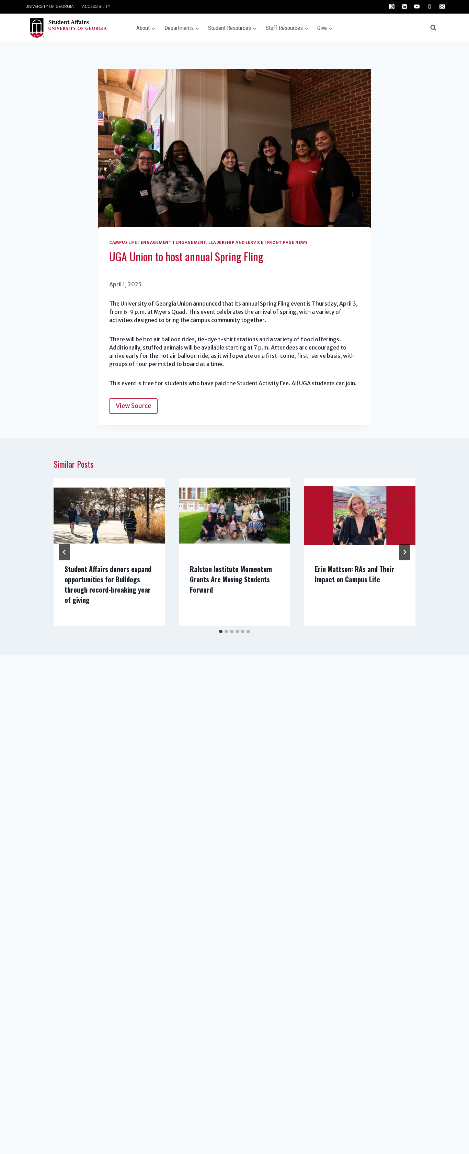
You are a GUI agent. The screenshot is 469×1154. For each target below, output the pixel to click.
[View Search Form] (433, 28)
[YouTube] (416, 6)
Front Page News (287, 242)
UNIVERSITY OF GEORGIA (49, 6)
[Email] (442, 6)
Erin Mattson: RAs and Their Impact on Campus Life (354, 574)
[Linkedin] (404, 6)
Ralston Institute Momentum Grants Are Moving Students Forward (231, 579)
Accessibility (96, 6)
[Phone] (429, 6)
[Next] (404, 552)
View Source (133, 406)
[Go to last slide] (64, 552)
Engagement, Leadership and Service (219, 242)
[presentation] (109, 515)
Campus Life (123, 242)
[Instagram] (391, 6)
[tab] (220, 631)
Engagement (156, 242)
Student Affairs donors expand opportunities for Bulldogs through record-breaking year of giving (108, 584)
